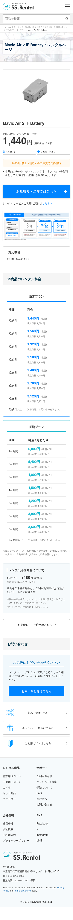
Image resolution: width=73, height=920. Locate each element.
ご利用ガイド (44, 776)
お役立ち (41, 799)
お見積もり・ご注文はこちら (35, 625)
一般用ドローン (12, 782)
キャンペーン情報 (46, 782)
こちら (46, 203)
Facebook (42, 823)
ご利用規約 (9, 835)
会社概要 (8, 829)
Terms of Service (22, 890)
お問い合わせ (44, 804)
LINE (39, 840)
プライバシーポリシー (16, 840)
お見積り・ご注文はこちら (36, 191)
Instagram (42, 835)
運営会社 (8, 823)
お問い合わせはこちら (36, 691)
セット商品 (9, 793)
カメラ (7, 787)
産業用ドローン (12, 776)
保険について (44, 787)
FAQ (39, 793)
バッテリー (9, 799)
